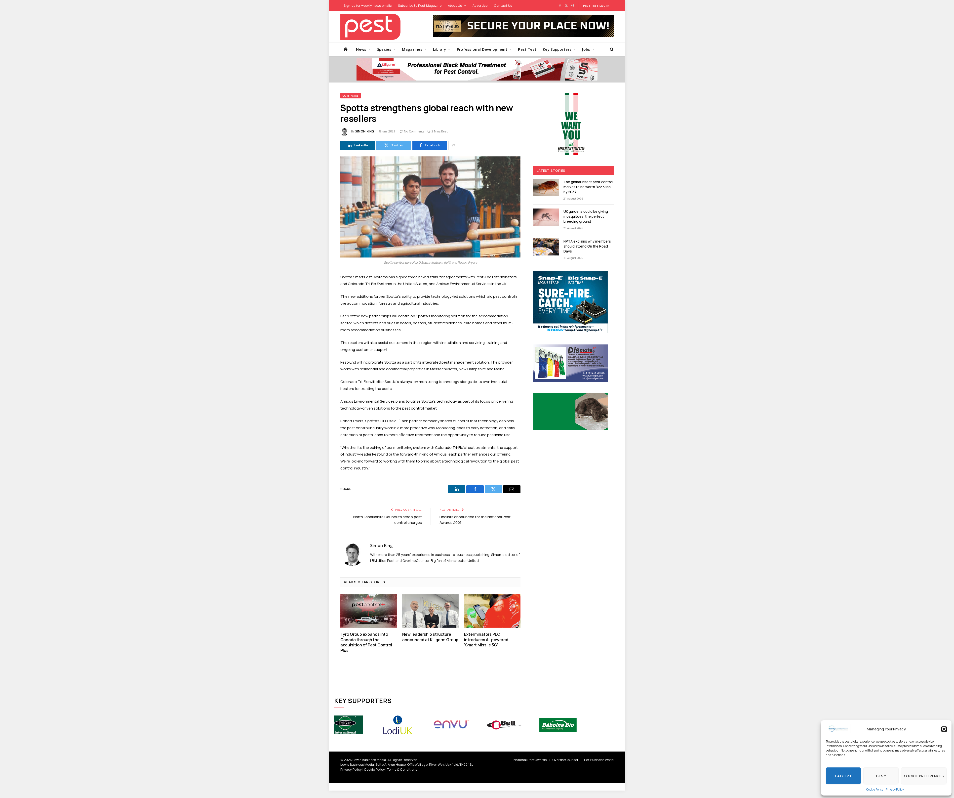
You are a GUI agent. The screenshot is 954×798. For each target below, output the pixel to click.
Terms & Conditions (402, 769)
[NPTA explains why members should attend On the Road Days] (546, 246)
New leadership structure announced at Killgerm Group (430, 637)
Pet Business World (599, 759)
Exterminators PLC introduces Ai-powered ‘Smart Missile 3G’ (486, 640)
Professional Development (482, 49)
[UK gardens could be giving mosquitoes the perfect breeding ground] (546, 217)
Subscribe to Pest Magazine (419, 5)
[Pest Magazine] (370, 26)
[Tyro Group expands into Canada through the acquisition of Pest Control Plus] (368, 611)
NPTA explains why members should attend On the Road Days (587, 246)
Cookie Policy (874, 789)
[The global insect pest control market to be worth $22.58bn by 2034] (546, 187)
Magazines (412, 49)
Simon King (364, 131)
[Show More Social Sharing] (453, 145)
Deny (881, 775)
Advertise (480, 5)
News (361, 49)
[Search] (611, 49)
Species (384, 49)
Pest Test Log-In (596, 5)
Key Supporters (557, 49)
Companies (350, 95)
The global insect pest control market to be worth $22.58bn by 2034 (588, 186)
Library (439, 49)
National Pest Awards (530, 759)
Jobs (586, 49)
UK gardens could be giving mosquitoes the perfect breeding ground (585, 216)
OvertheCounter (565, 759)
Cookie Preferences (924, 775)
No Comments (414, 131)
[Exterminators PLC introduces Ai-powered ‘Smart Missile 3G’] (492, 611)
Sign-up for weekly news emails (368, 5)
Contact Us (503, 5)
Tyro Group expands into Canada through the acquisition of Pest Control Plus (366, 642)
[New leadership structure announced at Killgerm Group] (430, 611)
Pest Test (527, 49)
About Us (455, 5)
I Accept (843, 775)
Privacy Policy (895, 789)
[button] (944, 729)
